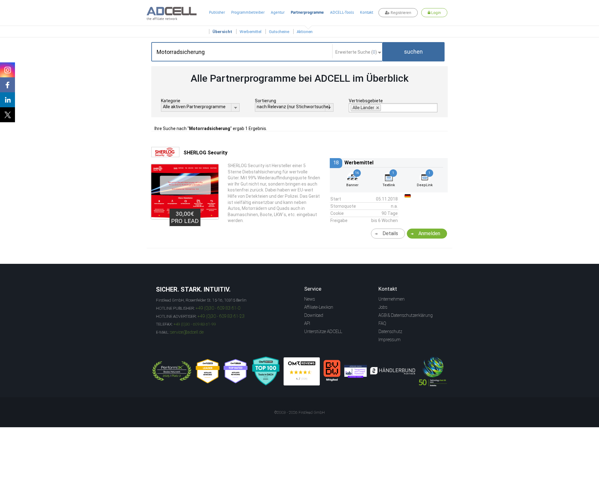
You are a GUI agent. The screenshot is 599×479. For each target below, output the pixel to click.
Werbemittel (250, 31)
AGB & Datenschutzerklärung (405, 315)
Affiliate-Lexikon (318, 307)
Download (313, 315)
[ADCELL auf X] (7, 114)
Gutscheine (279, 31)
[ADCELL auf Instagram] (7, 69)
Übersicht (222, 31)
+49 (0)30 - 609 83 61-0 (218, 308)
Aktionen (305, 31)
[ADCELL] (302, 371)
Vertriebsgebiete (366, 100)
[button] (413, 51)
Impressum (389, 339)
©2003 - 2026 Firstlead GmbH (299, 412)
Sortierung (265, 100)
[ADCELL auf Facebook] (7, 84)
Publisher (217, 12)
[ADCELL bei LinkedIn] (7, 99)
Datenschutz (390, 331)
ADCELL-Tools (342, 12)
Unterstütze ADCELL (323, 331)
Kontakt (366, 12)
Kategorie (170, 100)
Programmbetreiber (248, 12)
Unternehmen (391, 299)
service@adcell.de (187, 332)
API (307, 323)
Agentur (278, 12)
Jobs (382, 307)
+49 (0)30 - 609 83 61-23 (221, 316)
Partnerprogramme (307, 12)
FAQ (382, 323)
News (309, 299)
